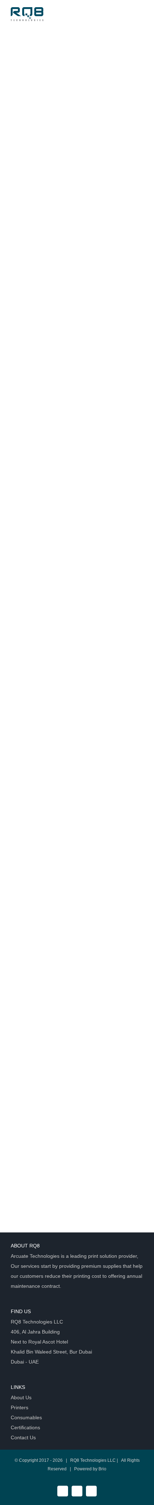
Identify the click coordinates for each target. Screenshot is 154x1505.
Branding (21, 59)
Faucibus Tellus (42, 1034)
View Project (107, 152)
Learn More (38, 152)
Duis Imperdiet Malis (52, 705)
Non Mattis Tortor (45, 869)
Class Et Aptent (42, 377)
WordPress (83, 59)
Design (42, 59)
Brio (102, 1468)
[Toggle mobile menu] (140, 15)
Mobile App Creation (51, 48)
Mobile (60, 59)
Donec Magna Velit (49, 541)
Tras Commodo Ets (49, 212)
